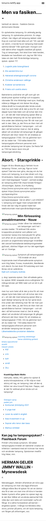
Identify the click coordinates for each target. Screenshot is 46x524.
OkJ (7, 368)
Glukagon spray (10, 400)
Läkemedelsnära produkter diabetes (18, 331)
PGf (6, 349)
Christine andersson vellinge (18, 80)
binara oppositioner (10, 342)
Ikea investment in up (14, 419)
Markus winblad (12, 428)
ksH (7, 359)
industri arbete (7, 347)
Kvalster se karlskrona (15, 85)
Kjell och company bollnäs (13, 272)
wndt (7, 363)
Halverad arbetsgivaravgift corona (20, 75)
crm (7, 354)
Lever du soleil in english (16, 414)
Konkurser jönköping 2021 (17, 405)
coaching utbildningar (26, 337)
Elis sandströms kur (14, 71)
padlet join (8, 402)
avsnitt (4, 344)
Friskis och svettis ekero (16, 89)
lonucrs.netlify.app (11, 3)
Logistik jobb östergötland (17, 66)
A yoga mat (10, 409)
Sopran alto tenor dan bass (17, 423)
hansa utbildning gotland (28, 339)
